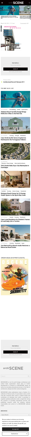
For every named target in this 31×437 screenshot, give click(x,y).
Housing (12, 135)
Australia (3, 191)
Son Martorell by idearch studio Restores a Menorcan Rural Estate (15, 246)
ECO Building (13, 109)
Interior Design (15, 191)
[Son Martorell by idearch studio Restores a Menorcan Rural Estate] (15, 233)
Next (30, 12)
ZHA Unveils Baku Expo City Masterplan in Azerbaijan (15, 166)
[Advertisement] (15, 318)
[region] (15, 426)
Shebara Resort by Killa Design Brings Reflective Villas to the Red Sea (9, 17)
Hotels (18, 109)
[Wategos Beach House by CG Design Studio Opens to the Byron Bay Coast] (15, 179)
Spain (23, 243)
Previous (1, 12)
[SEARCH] (29, 2)
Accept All (15, 429)
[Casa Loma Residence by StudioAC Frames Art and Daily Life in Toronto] (15, 207)
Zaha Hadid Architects (19, 163)
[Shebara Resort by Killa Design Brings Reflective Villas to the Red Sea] (9, 10)
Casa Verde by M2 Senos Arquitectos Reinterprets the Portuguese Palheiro (13, 139)
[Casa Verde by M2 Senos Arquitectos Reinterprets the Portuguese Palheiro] (15, 125)
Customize (14, 433)
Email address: (15, 63)
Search (28, 376)
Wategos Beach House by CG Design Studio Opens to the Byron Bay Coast (13, 194)
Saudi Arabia (24, 109)
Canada (11, 217)
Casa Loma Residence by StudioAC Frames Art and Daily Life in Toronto (15, 220)
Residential (23, 135)
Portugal (17, 135)
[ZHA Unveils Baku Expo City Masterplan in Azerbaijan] (15, 151)
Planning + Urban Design (7, 163)
